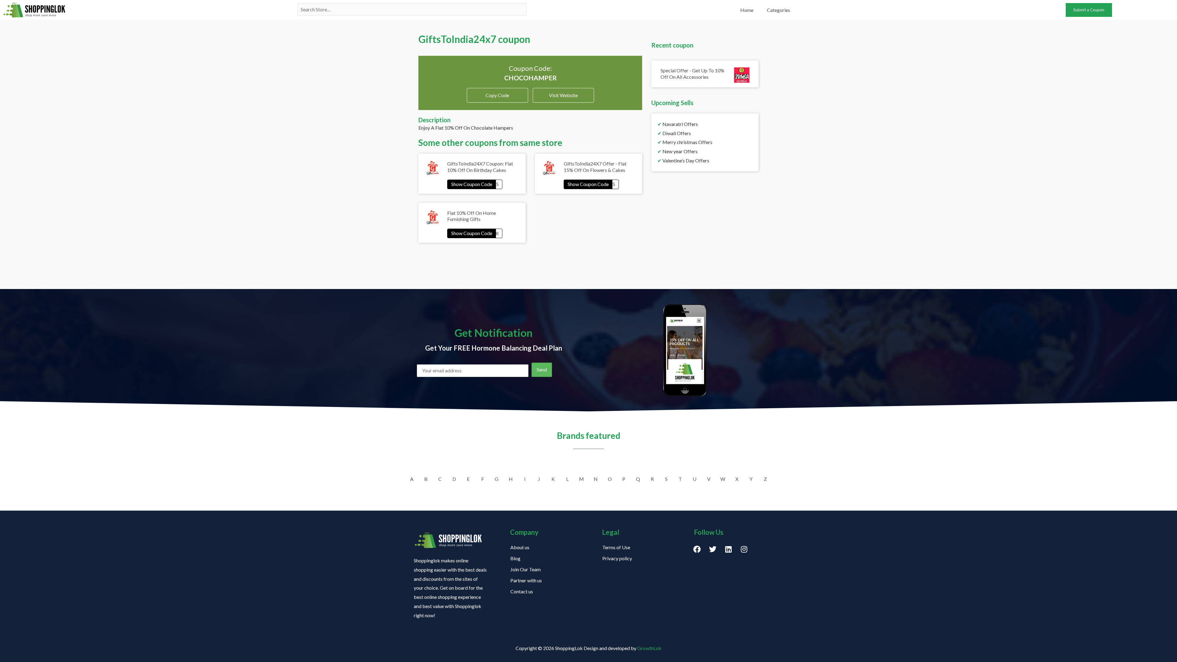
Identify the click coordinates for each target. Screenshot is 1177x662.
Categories (778, 10)
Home (746, 10)
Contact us (521, 591)
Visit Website (563, 95)
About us (519, 547)
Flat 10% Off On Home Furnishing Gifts (471, 216)
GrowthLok (649, 648)
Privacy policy (617, 558)
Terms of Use (616, 547)
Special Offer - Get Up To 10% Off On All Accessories (692, 73)
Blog (515, 558)
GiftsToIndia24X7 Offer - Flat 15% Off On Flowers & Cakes (595, 167)
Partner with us (526, 580)
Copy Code (497, 93)
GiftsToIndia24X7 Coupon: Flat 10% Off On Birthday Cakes (480, 167)
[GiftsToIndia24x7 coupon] (474, 184)
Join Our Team (525, 569)
